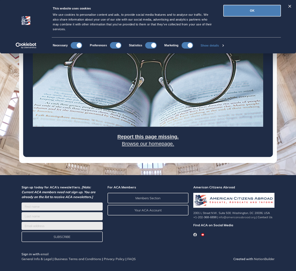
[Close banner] (289, 6)
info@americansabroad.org (237, 217)
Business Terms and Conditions (77, 259)
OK (252, 10)
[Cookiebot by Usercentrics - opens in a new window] (26, 46)
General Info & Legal (37, 259)
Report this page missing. (148, 136)
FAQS (131, 259)
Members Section (148, 198)
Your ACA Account (148, 210)
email (44, 254)
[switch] (115, 45)
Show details (210, 45)
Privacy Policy (114, 259)
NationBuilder (264, 259)
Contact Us (265, 217)
